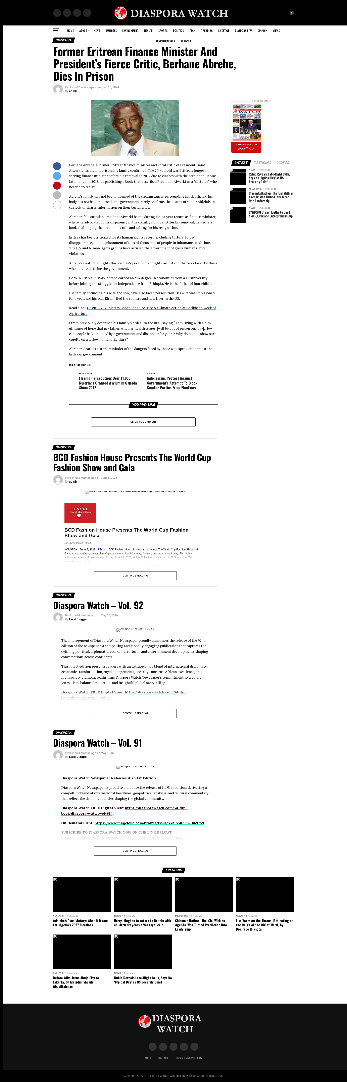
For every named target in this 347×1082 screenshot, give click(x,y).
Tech (192, 30)
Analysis (186, 41)
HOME (70, 30)
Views (276, 30)
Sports (162, 30)
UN (78, 248)
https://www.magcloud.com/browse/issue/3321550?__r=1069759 (149, 823)
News (97, 30)
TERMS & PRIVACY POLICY (187, 1058)
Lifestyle (223, 30)
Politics (178, 30)
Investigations (165, 41)
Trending (207, 30)
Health (148, 30)
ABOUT (83, 30)
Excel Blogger (78, 619)
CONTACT (162, 1058)
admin (73, 91)
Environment (130, 30)
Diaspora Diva (243, 30)
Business (111, 30)
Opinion (262, 30)
